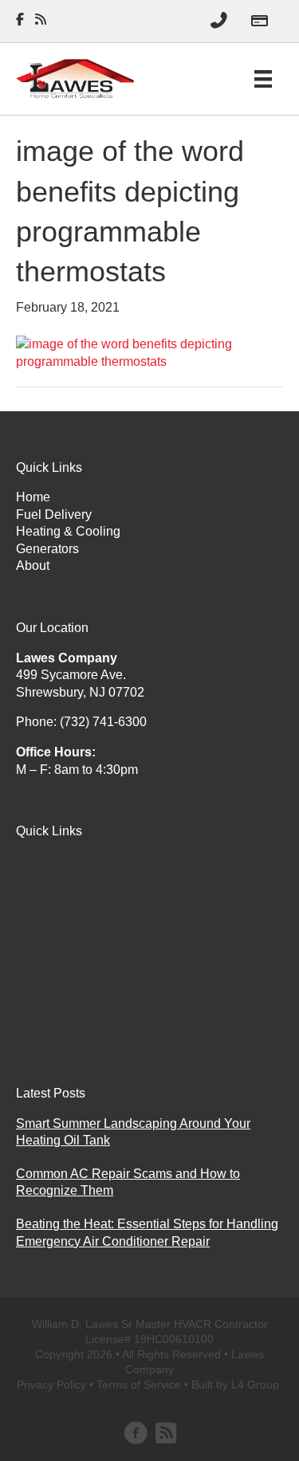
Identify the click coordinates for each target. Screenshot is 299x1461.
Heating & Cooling (68, 531)
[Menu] (263, 79)
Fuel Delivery (54, 514)
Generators (47, 549)
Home (33, 497)
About (32, 565)
